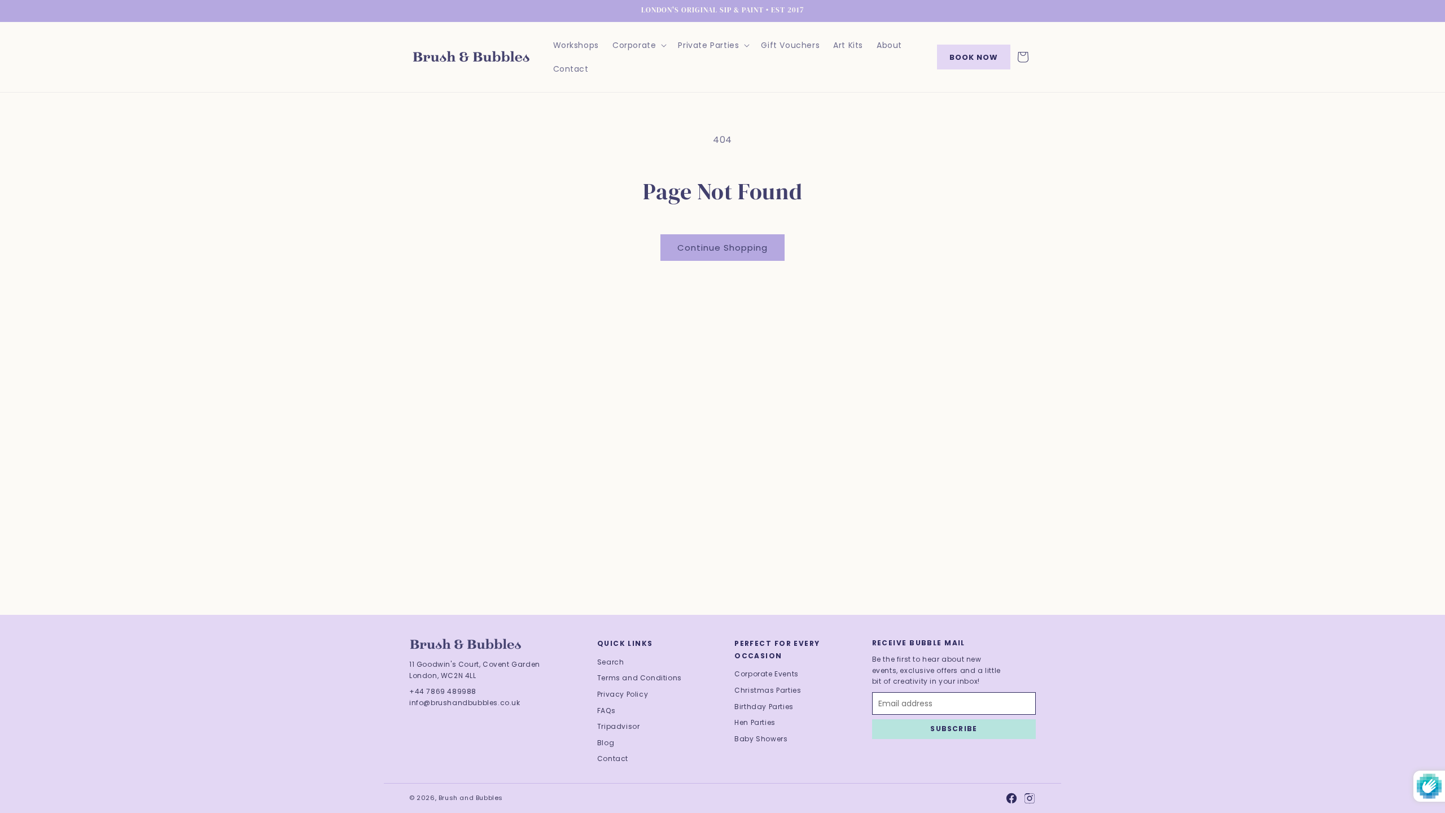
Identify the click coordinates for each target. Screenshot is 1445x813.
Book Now (973, 57)
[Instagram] (1029, 798)
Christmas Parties (767, 690)
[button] (638, 45)
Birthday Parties (764, 706)
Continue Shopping (722, 247)
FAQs (606, 710)
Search (610, 662)
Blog (605, 743)
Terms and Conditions (639, 678)
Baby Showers (760, 739)
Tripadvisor (618, 726)
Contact (612, 758)
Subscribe (953, 728)
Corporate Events (766, 674)
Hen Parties (755, 722)
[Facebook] (1011, 798)
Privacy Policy (622, 694)
